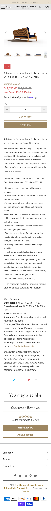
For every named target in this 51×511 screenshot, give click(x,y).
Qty (5, 104)
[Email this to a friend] (36, 380)
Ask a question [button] (25, 435)
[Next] (45, 32)
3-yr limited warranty (24, 346)
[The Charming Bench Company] (25, 7)
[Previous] (6, 32)
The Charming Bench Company (29, 485)
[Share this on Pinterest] (29, 380)
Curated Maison (12, 84)
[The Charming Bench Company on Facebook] (15, 476)
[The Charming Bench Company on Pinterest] (30, 476)
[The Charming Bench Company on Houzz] (20, 476)
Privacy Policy (10, 488)
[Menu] (1, 7)
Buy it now (25, 125)
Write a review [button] (25, 428)
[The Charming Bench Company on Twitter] (35, 476)
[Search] (40, 7)
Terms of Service (24, 488)
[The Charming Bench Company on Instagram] (25, 476)
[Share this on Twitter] (14, 380)
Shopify (25, 491)
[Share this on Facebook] (21, 380)
